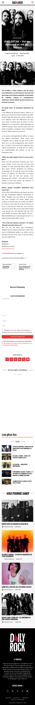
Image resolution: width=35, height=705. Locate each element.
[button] (3, 2)
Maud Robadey (24, 53)
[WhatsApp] (15, 359)
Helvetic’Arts (8, 698)
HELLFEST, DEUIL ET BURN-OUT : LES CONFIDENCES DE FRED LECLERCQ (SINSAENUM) (16, 618)
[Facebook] (7, 359)
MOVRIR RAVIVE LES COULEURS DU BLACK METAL (15, 524)
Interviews (17, 38)
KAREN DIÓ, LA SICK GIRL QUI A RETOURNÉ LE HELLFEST (17, 587)
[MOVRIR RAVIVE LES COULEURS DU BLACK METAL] (17, 511)
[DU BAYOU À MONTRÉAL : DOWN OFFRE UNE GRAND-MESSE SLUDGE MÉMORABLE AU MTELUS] (6, 448)
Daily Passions (16, 698)
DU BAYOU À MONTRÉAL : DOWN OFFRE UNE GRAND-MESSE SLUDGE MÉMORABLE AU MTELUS (23, 448)
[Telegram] (28, 359)
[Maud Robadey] (17, 279)
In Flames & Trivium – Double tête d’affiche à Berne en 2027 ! (22, 457)
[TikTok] (17, 691)
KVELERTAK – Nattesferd (6, 267)
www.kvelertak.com (8, 248)
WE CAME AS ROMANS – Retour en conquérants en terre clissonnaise (17, 555)
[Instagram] (12, 691)
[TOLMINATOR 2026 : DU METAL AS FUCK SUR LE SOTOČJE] (6, 482)
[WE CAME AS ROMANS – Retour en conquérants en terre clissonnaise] (17, 541)
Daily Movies (25, 698)
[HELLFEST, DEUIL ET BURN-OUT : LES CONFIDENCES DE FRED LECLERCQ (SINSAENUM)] (17, 604)
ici (23, 253)
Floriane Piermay (8, 526)
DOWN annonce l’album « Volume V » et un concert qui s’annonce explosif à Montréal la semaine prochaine (23, 473)
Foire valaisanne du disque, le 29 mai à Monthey (24, 268)
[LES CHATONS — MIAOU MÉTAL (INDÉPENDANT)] (6, 465)
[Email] (23, 359)
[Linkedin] (19, 359)
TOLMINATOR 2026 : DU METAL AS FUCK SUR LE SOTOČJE (22, 482)
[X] (11, 359)
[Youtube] (27, 691)
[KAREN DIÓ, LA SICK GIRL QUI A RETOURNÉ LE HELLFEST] (17, 574)
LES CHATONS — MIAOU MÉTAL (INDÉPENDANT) (20, 465)
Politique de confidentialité (17, 699)
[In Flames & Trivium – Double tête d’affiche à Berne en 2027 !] (6, 456)
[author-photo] (3, 527)
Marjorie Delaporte (9, 559)
